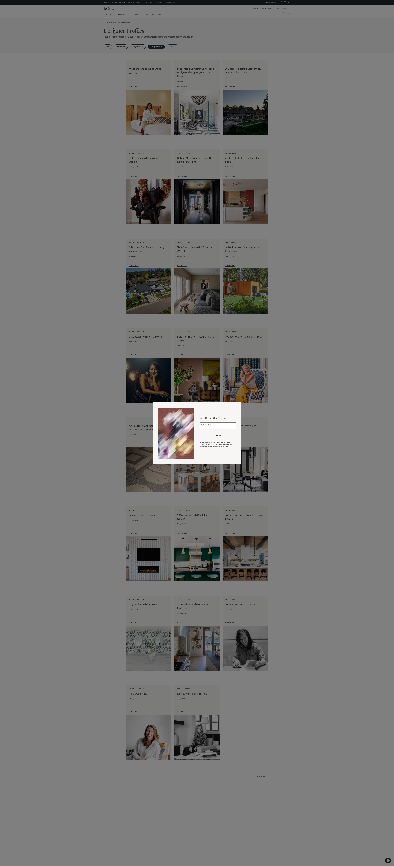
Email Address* (206, 424)
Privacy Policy (214, 444)
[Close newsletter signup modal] (237, 406)
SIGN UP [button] (218, 436)
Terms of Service (223, 442)
